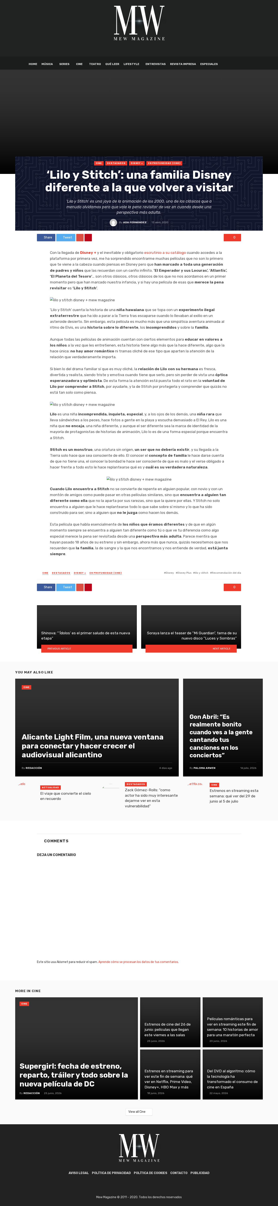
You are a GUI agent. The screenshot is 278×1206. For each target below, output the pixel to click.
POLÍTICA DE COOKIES (150, 1173)
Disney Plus (184, 572)
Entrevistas (156, 64)
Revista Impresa (183, 64)
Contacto (178, 1173)
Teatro (95, 64)
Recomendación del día (226, 572)
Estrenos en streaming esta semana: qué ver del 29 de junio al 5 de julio (234, 795)
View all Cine (137, 1112)
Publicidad (199, 1173)
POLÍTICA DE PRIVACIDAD (111, 1173)
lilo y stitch (201, 572)
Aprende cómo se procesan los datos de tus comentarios (138, 962)
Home (33, 64)
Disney (170, 572)
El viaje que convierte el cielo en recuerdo (65, 796)
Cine (79, 64)
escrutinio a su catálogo (165, 252)
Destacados (116, 163)
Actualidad (50, 787)
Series (64, 64)
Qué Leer (112, 64)
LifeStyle (131, 64)
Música (47, 64)
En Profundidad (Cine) (164, 163)
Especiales (209, 64)
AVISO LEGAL (79, 1173)
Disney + (137, 163)
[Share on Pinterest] (88, 237)
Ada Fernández (135, 222)
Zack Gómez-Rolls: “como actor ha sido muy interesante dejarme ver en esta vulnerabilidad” (151, 798)
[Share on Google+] (80, 237)
